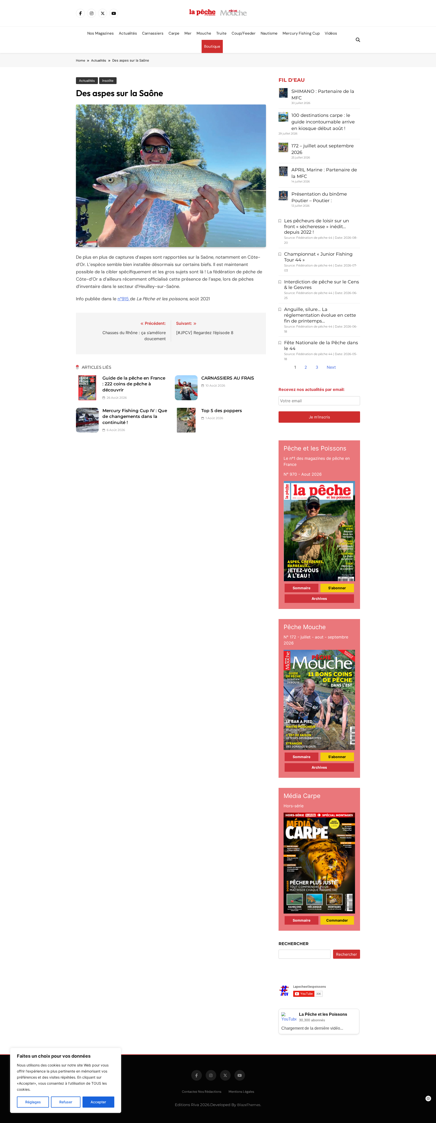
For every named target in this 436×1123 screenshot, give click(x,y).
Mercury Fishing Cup (301, 33)
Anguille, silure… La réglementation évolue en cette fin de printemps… (320, 315)
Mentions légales (241, 1091)
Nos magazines (100, 33)
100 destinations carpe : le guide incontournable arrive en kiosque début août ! (323, 122)
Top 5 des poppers (221, 410)
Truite (221, 33)
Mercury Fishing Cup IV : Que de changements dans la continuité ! (134, 416)
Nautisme (269, 33)
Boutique (212, 46)
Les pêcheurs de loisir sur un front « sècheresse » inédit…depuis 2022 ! (316, 226)
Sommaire (301, 588)
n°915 (124, 299)
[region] (65, 1080)
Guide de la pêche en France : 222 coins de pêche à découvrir (133, 384)
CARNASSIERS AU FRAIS (227, 378)
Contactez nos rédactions (201, 1091)
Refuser (65, 1102)
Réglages (33, 1102)
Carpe (174, 33)
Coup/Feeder (244, 33)
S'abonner (337, 588)
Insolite (108, 80)
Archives (319, 598)
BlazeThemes (248, 1105)
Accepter (98, 1102)
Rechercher (294, 943)
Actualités (128, 33)
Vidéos (331, 33)
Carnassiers (153, 33)
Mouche (204, 33)
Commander (337, 920)
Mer (188, 33)
